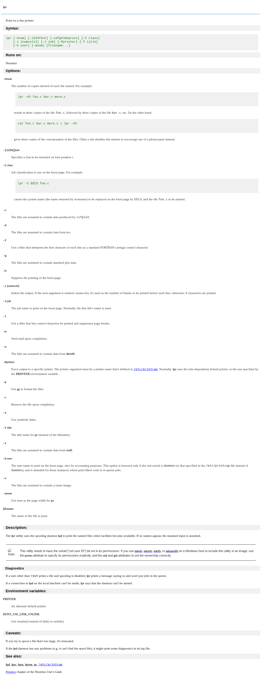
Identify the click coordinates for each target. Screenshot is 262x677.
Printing (11, 672)
